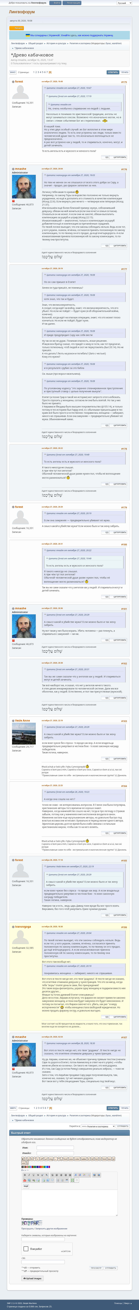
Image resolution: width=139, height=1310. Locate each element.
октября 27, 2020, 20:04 (52, 168)
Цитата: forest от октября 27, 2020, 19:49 (68, 454)
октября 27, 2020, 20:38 (52, 663)
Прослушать (27, 1228)
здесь (73, 35)
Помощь (118, 1303)
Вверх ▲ (128, 1303)
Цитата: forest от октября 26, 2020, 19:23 (68, 791)
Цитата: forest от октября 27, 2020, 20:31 (68, 669)
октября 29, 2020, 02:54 (52, 1036)
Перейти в (74, 1126)
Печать (124, 72)
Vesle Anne (22, 720)
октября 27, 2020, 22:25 (52, 785)
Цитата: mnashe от (61, 104)
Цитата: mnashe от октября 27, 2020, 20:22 (69, 550)
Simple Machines (30, 1303)
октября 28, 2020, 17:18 (52, 860)
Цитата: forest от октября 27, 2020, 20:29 (68, 614)
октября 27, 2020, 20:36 (52, 608)
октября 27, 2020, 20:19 (52, 268)
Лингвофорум (22, 11)
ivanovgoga (23, 926)
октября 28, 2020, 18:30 (52, 926)
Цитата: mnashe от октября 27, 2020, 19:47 (69, 88)
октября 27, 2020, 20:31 (52, 543)
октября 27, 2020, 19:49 (52, 81)
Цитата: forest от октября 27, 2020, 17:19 (70, 96)
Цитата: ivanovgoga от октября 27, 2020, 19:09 (71, 275)
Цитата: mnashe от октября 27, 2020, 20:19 (69, 513)
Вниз (12, 72)
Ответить (113, 72)
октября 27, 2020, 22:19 (52, 720)
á (22, 1170)
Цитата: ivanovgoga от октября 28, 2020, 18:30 (71, 1043)
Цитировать (120, 157)
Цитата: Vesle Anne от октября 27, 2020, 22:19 (70, 866)
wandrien (116, 43)
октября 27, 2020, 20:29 (52, 506)
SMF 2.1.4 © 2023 (14, 1303)
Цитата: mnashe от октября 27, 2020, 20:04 (69, 933)
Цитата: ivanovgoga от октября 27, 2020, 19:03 (71, 175)
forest (19, 81)
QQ (106, 157)
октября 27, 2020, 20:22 (52, 448)
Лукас (108, 43)
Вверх (13, 1108)
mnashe (20, 169)
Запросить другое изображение (51, 1228)
